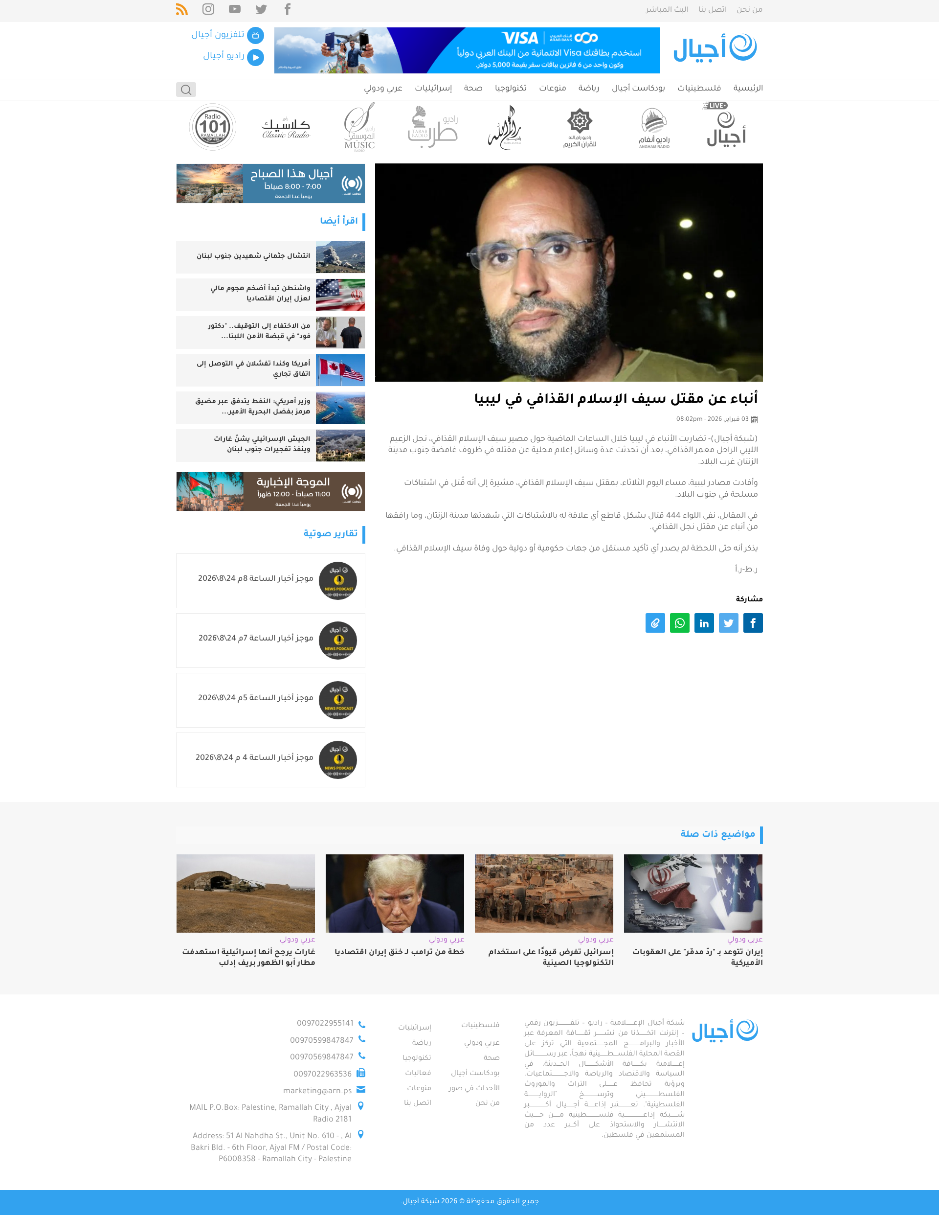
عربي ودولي (383, 89)
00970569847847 (322, 1058)
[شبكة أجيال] (717, 50)
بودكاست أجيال (638, 89)
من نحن (750, 10)
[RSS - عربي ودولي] (182, 11)
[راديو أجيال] (726, 127)
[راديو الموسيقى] (359, 127)
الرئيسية (748, 89)
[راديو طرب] (433, 127)
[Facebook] (287, 11)
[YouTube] (235, 11)
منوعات (552, 89)
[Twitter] (261, 11)
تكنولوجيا (511, 89)
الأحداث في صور (474, 1089)
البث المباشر (667, 10)
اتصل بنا (712, 10)
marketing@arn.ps (317, 1091)
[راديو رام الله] (506, 127)
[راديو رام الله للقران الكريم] (579, 127)
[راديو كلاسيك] (286, 127)
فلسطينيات (699, 89)
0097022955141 (325, 1024)
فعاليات (418, 1074)
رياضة (589, 89)
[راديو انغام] (653, 127)
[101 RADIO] (213, 127)
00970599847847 (322, 1041)
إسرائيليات (433, 89)
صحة (473, 89)
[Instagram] (208, 11)
